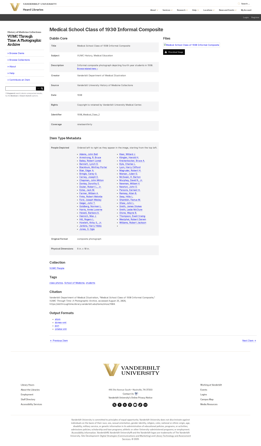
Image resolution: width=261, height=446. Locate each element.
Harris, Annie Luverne (90, 209)
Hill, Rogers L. (86, 219)
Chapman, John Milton (91, 180)
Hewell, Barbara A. (89, 212)
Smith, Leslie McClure (130, 209)
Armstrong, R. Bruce (90, 157)
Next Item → (249, 340)
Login (246, 17)
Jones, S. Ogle (87, 229)
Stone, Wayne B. (128, 212)
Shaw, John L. (126, 203)
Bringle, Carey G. (88, 173)
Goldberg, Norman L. (90, 206)
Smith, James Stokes (130, 206)
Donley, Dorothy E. (89, 183)
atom (57, 319)
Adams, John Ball (88, 154)
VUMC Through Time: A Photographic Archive (24, 40)
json (57, 325)
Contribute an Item (19, 79)
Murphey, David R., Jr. (131, 180)
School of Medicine (74, 282)
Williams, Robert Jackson (132, 222)
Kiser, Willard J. (127, 154)
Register (255, 17)
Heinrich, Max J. (87, 216)
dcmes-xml (60, 322)
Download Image (175, 52)
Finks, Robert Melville (90, 196)
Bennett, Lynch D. (88, 164)
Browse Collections (19, 59)
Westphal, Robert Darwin (132, 219)
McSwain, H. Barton (130, 177)
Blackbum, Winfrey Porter (93, 167)
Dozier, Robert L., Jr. (90, 186)
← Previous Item (59, 340)
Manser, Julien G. (128, 173)
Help (11, 73)
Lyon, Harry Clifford (129, 167)
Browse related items (86, 68)
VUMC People (56, 268)
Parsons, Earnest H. (129, 190)
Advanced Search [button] (38, 88)
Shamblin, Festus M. (130, 199)
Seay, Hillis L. (126, 196)
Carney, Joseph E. (88, 177)
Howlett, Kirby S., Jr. (90, 222)
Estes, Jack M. (87, 190)
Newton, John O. (128, 186)
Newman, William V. (129, 183)
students (90, 282)
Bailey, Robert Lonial (90, 160)
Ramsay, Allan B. (128, 193)
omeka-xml (61, 329)
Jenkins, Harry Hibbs (90, 225)
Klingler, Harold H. (129, 157)
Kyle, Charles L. (127, 164)
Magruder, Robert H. (130, 170)
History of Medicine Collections (24, 32)
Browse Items (16, 53)
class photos (56, 282)
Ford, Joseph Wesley (90, 199)
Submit (42, 88)
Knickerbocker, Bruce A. (132, 160)
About (13, 67)
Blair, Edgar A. (86, 170)
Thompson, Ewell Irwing (132, 216)
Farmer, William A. (88, 193)
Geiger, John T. (87, 203)
